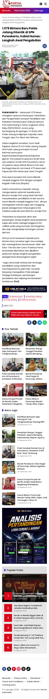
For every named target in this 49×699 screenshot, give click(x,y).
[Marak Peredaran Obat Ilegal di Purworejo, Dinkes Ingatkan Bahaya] (36, 364)
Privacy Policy (20, 678)
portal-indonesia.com (10, 45)
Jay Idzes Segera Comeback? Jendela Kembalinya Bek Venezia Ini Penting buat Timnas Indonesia (29, 606)
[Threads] (23, 669)
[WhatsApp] (44, 322)
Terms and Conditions (12, 681)
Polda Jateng (11, 300)
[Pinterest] (14, 669)
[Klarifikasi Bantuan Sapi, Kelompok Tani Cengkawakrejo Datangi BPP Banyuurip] (13, 339)
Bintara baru (17, 296)
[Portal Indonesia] (12, 3)
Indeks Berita (33, 681)
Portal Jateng (14, 17)
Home (4, 17)
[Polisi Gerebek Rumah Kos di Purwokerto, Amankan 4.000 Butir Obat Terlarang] (13, 364)
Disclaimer (35, 678)
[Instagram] (19, 669)
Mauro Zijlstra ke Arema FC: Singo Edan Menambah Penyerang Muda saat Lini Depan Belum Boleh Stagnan (27, 646)
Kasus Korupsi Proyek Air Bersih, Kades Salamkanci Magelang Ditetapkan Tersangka (12, 401)
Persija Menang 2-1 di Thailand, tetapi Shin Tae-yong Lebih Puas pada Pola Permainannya (29, 636)
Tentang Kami (8, 685)
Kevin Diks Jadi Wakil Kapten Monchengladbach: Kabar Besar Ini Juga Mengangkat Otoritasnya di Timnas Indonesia (29, 626)
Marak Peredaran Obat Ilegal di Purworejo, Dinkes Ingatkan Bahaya (34, 376)
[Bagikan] (44, 46)
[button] (45, 3)
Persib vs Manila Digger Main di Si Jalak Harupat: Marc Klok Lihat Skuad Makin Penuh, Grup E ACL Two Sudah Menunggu (29, 616)
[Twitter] (34, 322)
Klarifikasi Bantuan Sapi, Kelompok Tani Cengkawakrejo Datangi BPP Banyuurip (11, 351)
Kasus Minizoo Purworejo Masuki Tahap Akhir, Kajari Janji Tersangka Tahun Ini (34, 401)
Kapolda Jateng (34, 296)
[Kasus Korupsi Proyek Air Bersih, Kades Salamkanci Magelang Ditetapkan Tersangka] (13, 389)
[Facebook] (29, 322)
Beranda (6, 678)
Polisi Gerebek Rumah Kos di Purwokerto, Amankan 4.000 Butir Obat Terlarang (12, 376)
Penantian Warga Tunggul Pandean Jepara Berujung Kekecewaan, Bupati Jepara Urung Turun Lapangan (35, 351)
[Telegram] (39, 322)
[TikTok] (28, 669)
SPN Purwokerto (29, 300)
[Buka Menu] (40, 3)
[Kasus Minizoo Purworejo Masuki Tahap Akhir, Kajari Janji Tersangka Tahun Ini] (36, 389)
